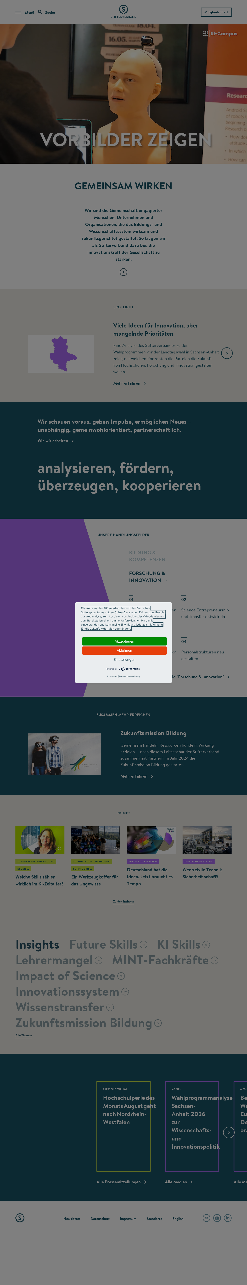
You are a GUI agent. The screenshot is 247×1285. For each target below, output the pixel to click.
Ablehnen (124, 650)
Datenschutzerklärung (129, 676)
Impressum (112, 676)
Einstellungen (124, 660)
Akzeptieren (124, 641)
